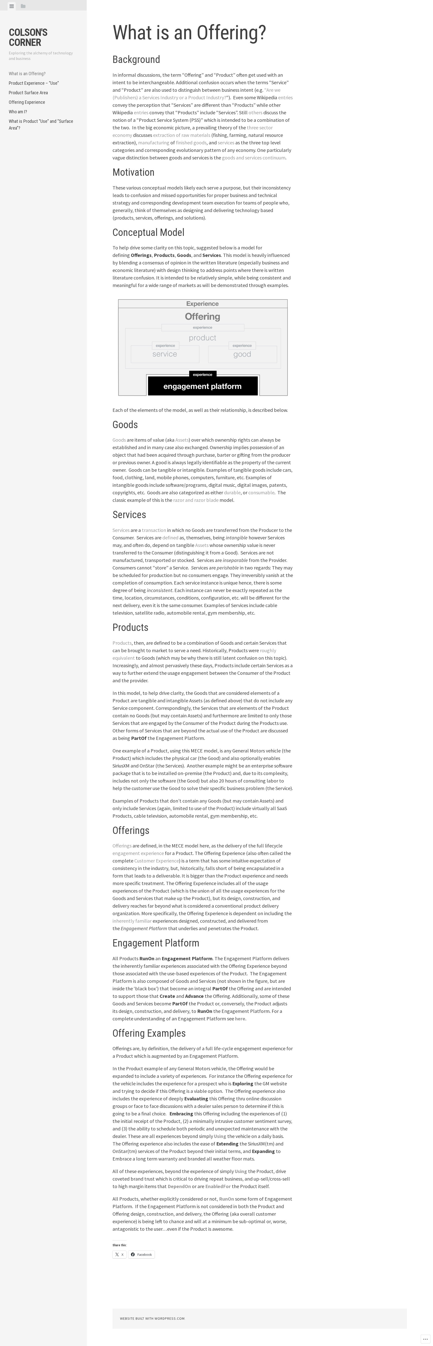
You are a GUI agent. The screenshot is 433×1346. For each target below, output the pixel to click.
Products (122, 643)
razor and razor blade (196, 500)
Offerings (122, 845)
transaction (154, 530)
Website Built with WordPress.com (152, 1318)
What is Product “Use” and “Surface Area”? (41, 125)
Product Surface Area (28, 92)
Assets (182, 440)
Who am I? (18, 111)
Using (220, 1136)
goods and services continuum (253, 157)
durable (232, 492)
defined (170, 537)
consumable (261, 492)
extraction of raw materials (181, 135)
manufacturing (153, 142)
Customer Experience (156, 860)
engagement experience (138, 853)
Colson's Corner (28, 37)
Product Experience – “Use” (34, 83)
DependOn (179, 1186)
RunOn (226, 1199)
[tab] (12, 6)
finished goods (191, 142)
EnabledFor (218, 1186)
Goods (119, 440)
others (255, 112)
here (240, 1018)
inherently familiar (132, 921)
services (226, 142)
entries (285, 97)
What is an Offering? (27, 73)
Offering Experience (27, 102)
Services (121, 530)
